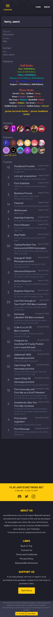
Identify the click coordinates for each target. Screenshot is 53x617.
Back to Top (26, 546)
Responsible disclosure (26, 563)
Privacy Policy (26, 558)
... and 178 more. (10, 155)
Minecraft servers (42, 515)
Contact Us (26, 550)
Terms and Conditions (26, 554)
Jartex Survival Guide (16, 111)
